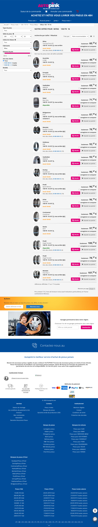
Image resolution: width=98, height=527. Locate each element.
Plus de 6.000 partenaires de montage (26, 390)
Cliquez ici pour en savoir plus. (20, 378)
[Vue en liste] (91, 36)
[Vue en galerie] (94, 36)
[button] (95, 510)
